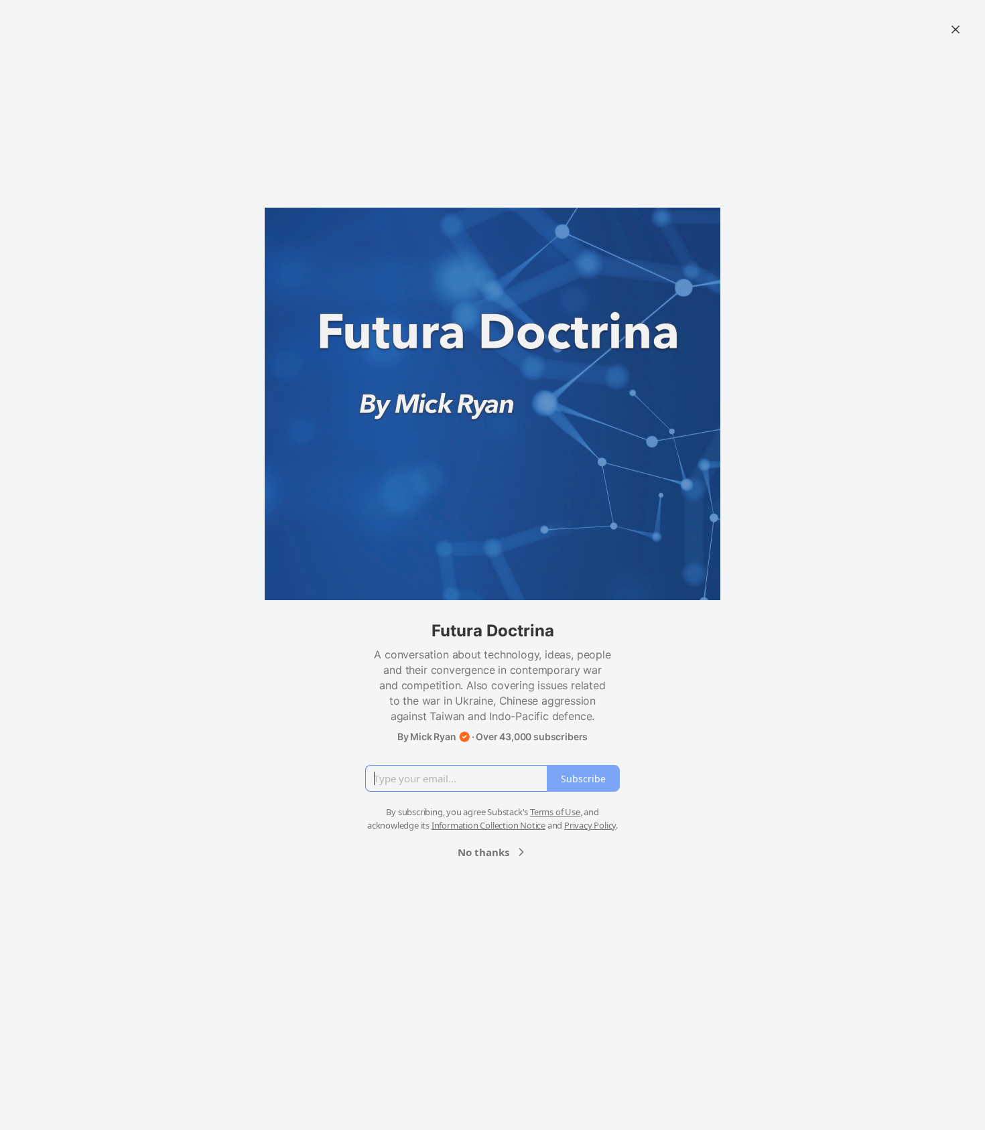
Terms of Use (555, 812)
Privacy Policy (590, 825)
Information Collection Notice (488, 825)
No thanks (483, 852)
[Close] (955, 29)
